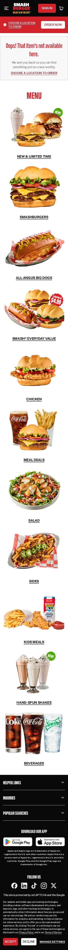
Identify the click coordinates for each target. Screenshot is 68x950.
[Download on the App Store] (50, 841)
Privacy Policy (26, 932)
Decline (29, 941)
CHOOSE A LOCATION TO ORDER (34, 73)
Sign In (47, 8)
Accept (10, 941)
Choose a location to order (21, 24)
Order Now (53, 25)
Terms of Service (53, 932)
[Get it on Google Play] (17, 841)
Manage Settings (52, 941)
